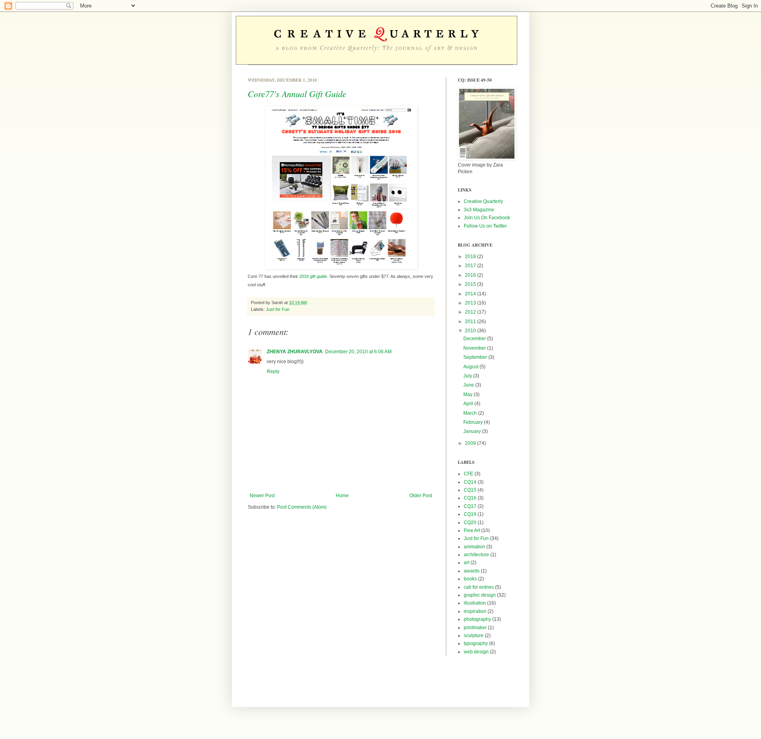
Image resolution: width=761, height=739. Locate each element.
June (469, 385)
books (470, 579)
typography (476, 643)
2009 (471, 443)
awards (472, 571)
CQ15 (470, 490)
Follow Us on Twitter (485, 226)
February (473, 422)
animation (474, 546)
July (468, 376)
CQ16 (470, 498)
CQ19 (470, 514)
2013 (471, 303)
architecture (476, 554)
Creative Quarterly (483, 201)
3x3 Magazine (479, 210)
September (475, 357)
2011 (471, 321)
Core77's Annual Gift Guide (297, 94)
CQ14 (470, 482)
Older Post (420, 495)
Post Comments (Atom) (302, 507)
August (471, 367)
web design (476, 652)
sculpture (474, 635)
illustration (475, 603)
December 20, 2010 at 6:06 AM (358, 351)
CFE (468, 474)
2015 (471, 284)
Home (342, 495)
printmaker (475, 627)
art (466, 562)
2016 (471, 275)
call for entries (479, 587)
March (470, 413)
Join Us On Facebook (487, 217)
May (468, 394)
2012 (471, 312)
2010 (471, 330)
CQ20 (470, 522)
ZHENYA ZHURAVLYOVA (295, 351)
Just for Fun (277, 309)
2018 (471, 256)
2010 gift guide (313, 276)
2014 (471, 294)
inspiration (475, 611)
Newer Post (262, 495)
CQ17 (470, 506)
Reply (273, 371)
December (475, 338)
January (472, 431)
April (468, 403)
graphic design (480, 595)
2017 (471, 265)
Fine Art (472, 530)
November (475, 348)
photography (477, 619)
